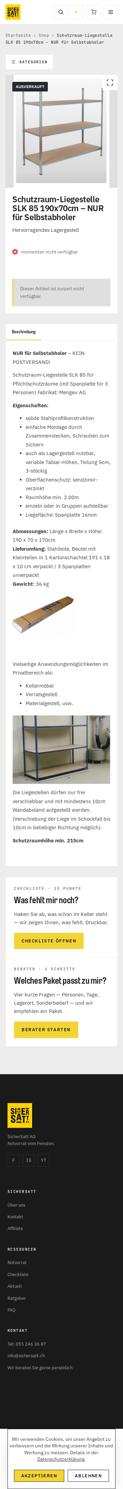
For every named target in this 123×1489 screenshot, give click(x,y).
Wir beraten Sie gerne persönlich (40, 1368)
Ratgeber (17, 1298)
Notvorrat (17, 1262)
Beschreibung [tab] (24, 332)
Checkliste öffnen (49, 941)
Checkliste (18, 1274)
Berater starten (46, 1030)
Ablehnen (88, 1476)
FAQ (11, 1310)
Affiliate (15, 1228)
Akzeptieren (39, 1476)
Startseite (18, 35)
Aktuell (15, 1286)
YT (43, 1160)
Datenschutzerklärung (60, 1459)
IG (28, 1160)
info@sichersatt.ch (26, 1356)
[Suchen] (61, 12)
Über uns (16, 1205)
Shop (44, 35)
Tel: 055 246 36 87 (27, 1344)
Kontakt (15, 1217)
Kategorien (33, 62)
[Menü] (111, 12)
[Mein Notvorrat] (76, 12)
